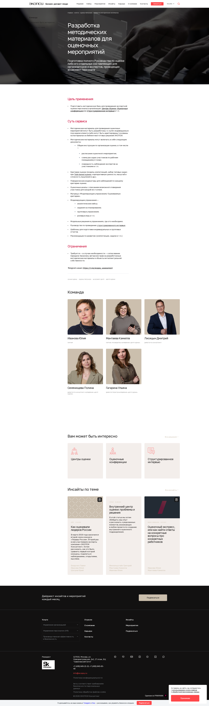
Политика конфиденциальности (88, 678)
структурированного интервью (111, 225)
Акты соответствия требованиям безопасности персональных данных (88, 686)
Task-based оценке (82, 174)
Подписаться (153, 598)
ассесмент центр (98, 279)
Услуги (45, 620)
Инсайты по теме (37, 27)
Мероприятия (99, 4)
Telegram (86, 703)
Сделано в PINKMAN (154, 695)
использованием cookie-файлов (184, 690)
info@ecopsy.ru (80, 673)
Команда (33, 17)
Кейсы (88, 4)
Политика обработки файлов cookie (89, 692)
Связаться (157, 4)
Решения (80, 4)
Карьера (121, 4)
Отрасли (88, 620)
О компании (132, 4)
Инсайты (111, 4)
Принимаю (185, 698)
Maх (93, 703)
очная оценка (72, 279)
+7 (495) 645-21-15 (81, 666)
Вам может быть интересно (42, 22)
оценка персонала (85, 279)
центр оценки (110, 279)
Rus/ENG (169, 3)
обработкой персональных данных (185, 692)
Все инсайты (171, 490)
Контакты (144, 4)
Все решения (171, 437)
